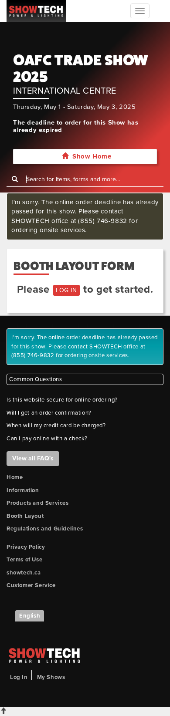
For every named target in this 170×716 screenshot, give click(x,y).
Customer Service (31, 585)
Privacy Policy (26, 547)
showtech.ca (24, 572)
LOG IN (66, 290)
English (29, 615)
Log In (19, 677)
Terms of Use (24, 559)
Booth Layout (25, 516)
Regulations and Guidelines (45, 528)
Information (23, 490)
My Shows (51, 677)
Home (15, 477)
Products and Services (38, 503)
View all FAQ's (33, 458)
